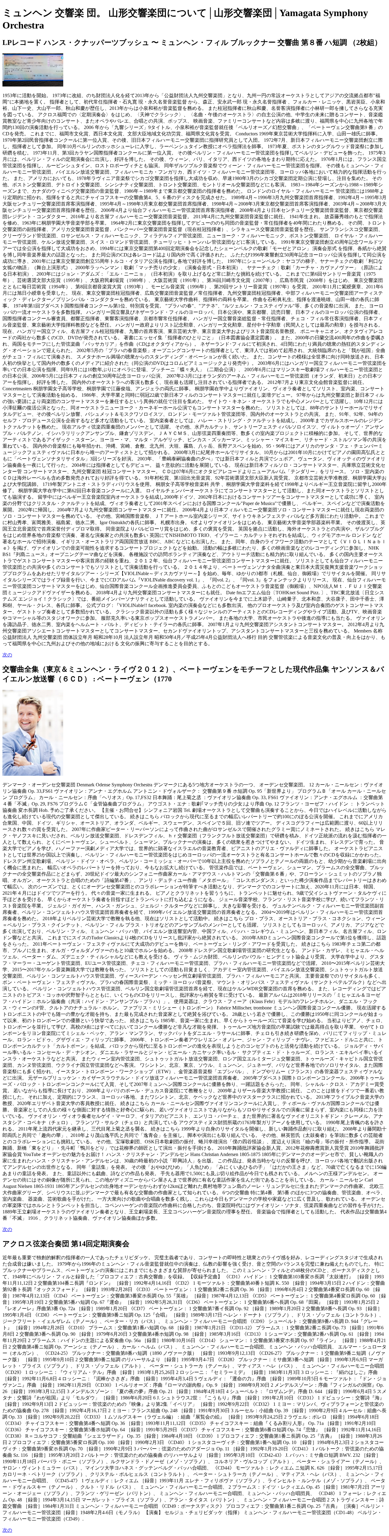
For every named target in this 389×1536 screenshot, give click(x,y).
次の (7, 654)
